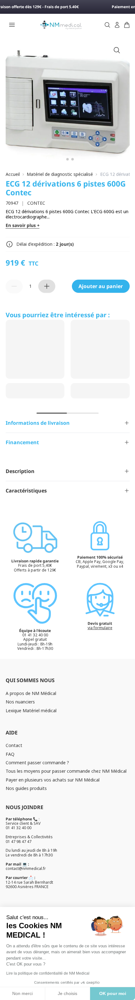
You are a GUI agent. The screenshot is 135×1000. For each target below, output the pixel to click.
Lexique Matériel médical (31, 710)
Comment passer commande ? (37, 763)
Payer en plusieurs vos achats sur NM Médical (53, 780)
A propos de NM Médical (31, 693)
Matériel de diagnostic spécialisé (60, 174)
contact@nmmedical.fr (26, 868)
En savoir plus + (23, 225)
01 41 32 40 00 (18, 827)
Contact (14, 745)
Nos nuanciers (20, 702)
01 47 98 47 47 (18, 841)
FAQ (10, 754)
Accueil (13, 174)
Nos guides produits (26, 788)
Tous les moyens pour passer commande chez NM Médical (66, 771)
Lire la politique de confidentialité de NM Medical (47, 973)
